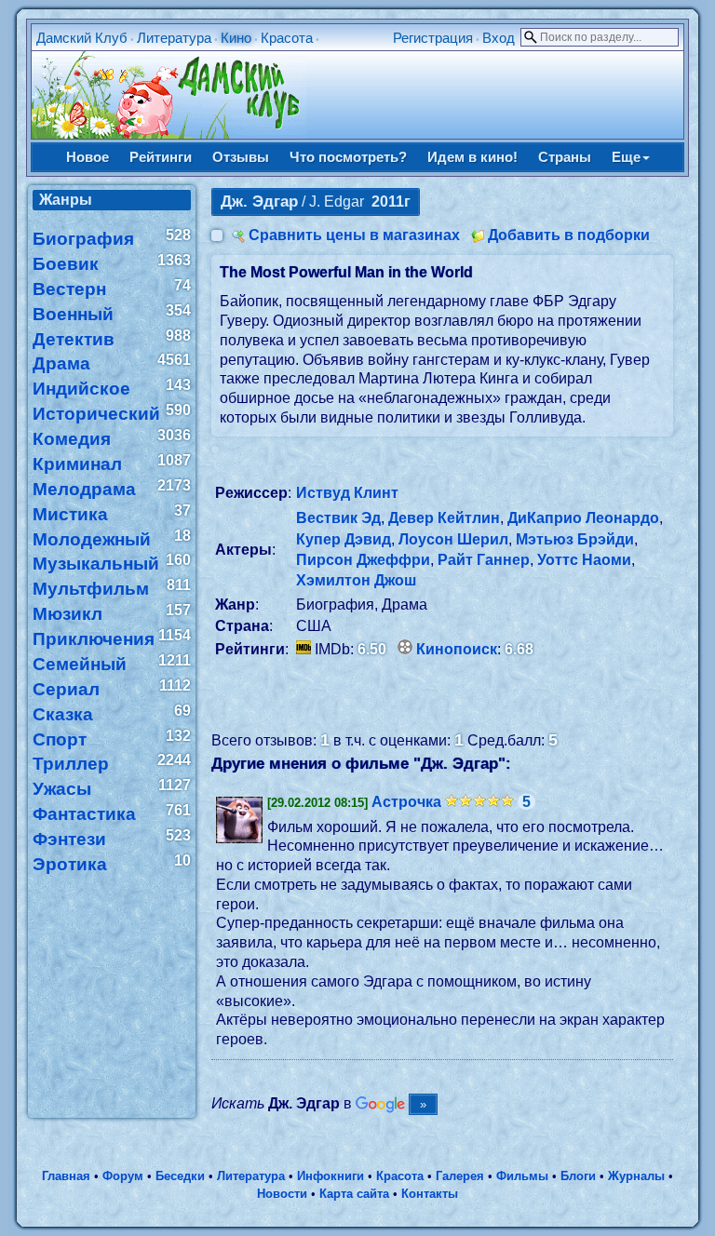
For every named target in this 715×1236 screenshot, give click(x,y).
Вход (498, 38)
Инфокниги (330, 1176)
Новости (282, 1194)
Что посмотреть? (348, 157)
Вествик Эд (338, 518)
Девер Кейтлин (444, 518)
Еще (626, 157)
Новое (87, 157)
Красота (287, 38)
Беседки (180, 1176)
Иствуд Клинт (347, 493)
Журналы (636, 1176)
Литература (174, 38)
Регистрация (433, 38)
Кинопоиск (456, 649)
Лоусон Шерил (453, 539)
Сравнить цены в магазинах (354, 235)
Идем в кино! (472, 157)
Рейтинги (160, 157)
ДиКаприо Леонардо (583, 518)
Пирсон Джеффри (363, 560)
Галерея (460, 1176)
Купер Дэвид (343, 539)
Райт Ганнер (484, 560)
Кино (236, 38)
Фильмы (522, 1176)
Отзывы (240, 157)
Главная (66, 1176)
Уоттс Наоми (584, 560)
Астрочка (406, 802)
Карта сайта (354, 1194)
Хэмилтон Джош (356, 580)
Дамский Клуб (82, 38)
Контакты (429, 1194)
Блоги (578, 1176)
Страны (564, 157)
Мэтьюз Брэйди (575, 539)
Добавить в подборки (569, 235)
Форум (122, 1176)
